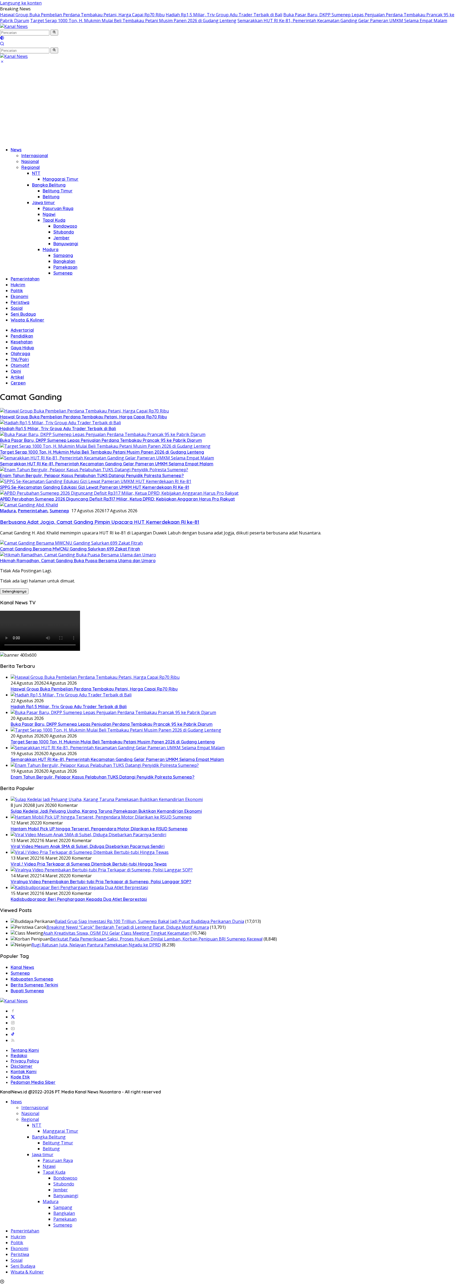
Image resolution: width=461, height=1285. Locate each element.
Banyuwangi (65, 243)
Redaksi (19, 1055)
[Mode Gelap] (2, 38)
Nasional (30, 161)
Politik (17, 290)
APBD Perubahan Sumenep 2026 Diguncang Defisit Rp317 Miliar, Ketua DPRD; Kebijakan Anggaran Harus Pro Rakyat (117, 499)
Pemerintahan (25, 278)
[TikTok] (13, 1034)
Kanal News (22, 967)
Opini (16, 371)
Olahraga (20, 353)
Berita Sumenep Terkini (34, 984)
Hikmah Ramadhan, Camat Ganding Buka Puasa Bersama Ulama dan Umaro (78, 560)
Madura (50, 249)
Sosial (17, 308)
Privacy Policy (25, 1061)
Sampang (63, 255)
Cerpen (18, 383)
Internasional (34, 155)
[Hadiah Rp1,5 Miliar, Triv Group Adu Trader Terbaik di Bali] (60, 423)
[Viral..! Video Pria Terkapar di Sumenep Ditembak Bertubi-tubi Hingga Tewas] (90, 852)
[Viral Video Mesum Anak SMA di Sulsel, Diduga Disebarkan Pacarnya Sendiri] (88, 835)
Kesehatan (22, 341)
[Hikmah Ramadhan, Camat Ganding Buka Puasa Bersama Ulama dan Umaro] (78, 555)
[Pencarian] (2, 44)
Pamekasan (65, 267)
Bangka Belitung (49, 185)
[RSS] (13, 1040)
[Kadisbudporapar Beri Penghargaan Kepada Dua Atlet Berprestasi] (79, 887)
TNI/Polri (20, 359)
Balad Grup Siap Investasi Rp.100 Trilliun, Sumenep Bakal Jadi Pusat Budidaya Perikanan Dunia (149, 921)
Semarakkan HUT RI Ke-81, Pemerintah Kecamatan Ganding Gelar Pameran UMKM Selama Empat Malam (342, 20)
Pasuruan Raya (58, 208)
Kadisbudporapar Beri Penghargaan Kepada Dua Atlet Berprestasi (79, 899)
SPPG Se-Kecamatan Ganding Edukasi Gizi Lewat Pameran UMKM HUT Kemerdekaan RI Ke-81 (94, 487)
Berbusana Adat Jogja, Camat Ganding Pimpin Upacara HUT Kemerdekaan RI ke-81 (99, 522)
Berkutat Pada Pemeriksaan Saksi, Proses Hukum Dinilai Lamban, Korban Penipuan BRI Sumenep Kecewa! (156, 939)
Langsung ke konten (21, 3)
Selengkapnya (14, 591)
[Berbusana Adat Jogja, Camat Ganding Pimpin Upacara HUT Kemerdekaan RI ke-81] (29, 505)
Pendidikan (22, 336)
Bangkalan (64, 261)
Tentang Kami (25, 1050)
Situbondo (63, 232)
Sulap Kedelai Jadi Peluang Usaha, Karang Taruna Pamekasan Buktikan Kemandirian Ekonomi (106, 811)
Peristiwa (20, 302)
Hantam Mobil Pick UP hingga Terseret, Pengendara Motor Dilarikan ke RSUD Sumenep (99, 828)
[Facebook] (13, 1011)
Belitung (51, 196)
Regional (30, 167)
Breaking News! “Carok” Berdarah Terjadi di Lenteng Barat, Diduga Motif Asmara (127, 927)
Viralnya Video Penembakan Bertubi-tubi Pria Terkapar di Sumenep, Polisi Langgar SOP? (101, 881)
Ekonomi (19, 296)
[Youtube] (13, 1029)
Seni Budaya (23, 314)
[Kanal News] (14, 26)
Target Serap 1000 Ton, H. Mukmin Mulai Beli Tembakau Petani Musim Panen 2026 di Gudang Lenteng (133, 20)
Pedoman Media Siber (33, 1082)
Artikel (17, 377)
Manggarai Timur (60, 179)
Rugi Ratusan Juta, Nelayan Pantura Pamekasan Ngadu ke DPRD (96, 945)
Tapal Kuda (54, 220)
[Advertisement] (230, 105)
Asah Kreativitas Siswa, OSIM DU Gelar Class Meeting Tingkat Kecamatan (116, 933)
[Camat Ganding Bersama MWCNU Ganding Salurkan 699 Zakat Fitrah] (71, 543)
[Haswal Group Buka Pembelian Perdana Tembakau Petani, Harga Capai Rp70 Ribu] (84, 411)
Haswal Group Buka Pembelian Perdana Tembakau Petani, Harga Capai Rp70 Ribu (82, 15)
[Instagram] (13, 1023)
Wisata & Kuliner (27, 320)
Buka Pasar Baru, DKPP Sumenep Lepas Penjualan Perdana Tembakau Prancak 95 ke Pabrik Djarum (101, 440)
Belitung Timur (58, 190)
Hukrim (18, 284)
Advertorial (22, 330)
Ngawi (49, 214)
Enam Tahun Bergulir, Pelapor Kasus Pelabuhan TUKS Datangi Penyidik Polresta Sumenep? (92, 475)
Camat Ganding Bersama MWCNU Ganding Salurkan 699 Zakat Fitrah (70, 549)
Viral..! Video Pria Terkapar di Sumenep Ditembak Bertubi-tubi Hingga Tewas (89, 864)
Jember (61, 237)
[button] (54, 32)
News (16, 149)
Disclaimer (22, 1066)
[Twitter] (13, 1017)
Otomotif (20, 365)
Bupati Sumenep (27, 990)
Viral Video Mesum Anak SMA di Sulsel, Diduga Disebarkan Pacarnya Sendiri (88, 846)
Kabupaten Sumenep (32, 979)
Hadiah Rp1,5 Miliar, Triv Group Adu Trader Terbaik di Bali (224, 15)
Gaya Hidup (22, 347)
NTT (36, 173)
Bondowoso (65, 226)
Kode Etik (20, 1077)
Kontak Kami (24, 1071)
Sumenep (63, 273)
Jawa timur (43, 202)
